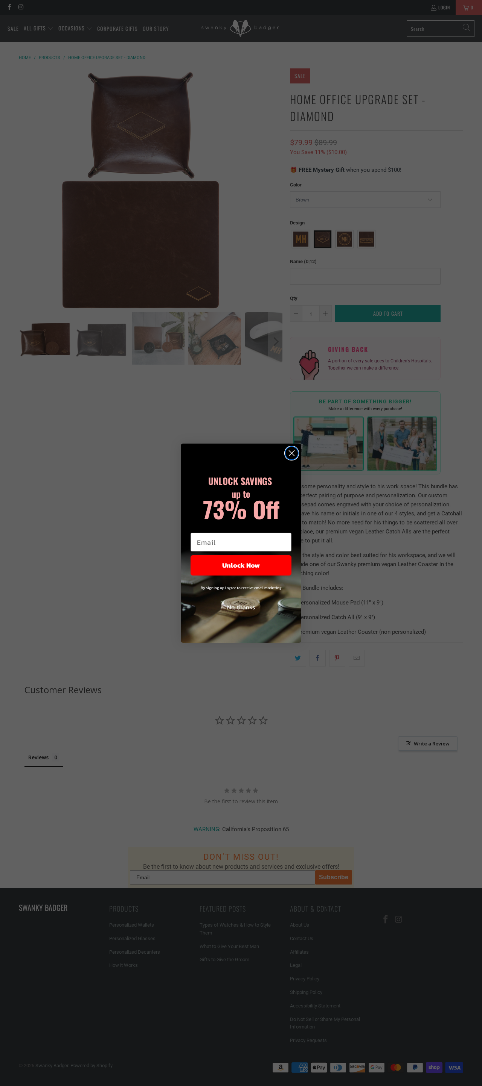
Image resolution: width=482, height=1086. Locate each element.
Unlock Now (241, 565)
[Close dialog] (291, 453)
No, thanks (241, 607)
